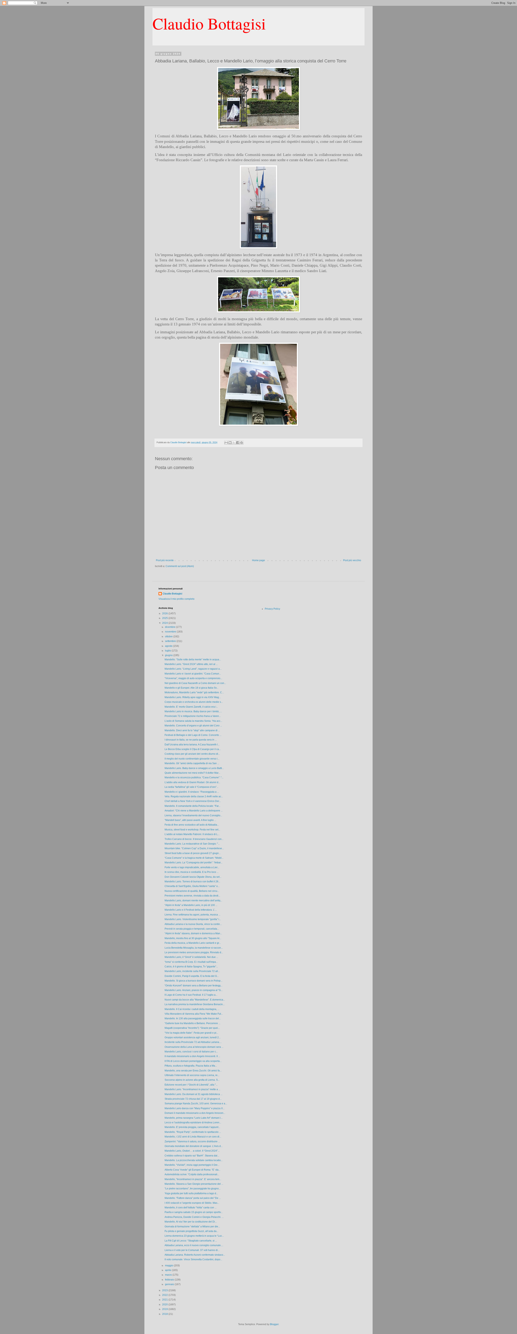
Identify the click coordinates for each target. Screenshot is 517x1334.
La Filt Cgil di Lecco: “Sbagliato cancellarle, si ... (191, 1240)
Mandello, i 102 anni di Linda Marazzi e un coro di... (193, 1136)
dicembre (170, 627)
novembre (171, 631)
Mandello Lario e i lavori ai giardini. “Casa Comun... (193, 673)
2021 (165, 1299)
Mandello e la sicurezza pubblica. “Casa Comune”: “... (194, 777)
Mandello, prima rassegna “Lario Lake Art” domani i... (194, 1117)
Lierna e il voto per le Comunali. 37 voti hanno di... (192, 1250)
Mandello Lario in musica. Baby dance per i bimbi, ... (193, 711)
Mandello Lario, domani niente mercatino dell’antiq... (193, 900)
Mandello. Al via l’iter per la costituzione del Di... (191, 1221)
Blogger (274, 1324)
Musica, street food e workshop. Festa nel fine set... (192, 829)
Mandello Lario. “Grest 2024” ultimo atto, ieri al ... (191, 664)
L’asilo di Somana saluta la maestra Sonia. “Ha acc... (193, 721)
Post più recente (165, 560)
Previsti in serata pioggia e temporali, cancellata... (192, 928)
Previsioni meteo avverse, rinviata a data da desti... (192, 895)
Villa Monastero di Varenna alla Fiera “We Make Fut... (194, 1013)
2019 (165, 1309)
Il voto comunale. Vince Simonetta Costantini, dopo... (193, 1259)
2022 (165, 1295)
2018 (165, 1314)
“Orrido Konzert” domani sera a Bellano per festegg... (193, 985)
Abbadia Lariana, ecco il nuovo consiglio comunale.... (194, 1245)
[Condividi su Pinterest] (242, 443)
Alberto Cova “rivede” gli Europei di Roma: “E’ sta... (192, 1169)
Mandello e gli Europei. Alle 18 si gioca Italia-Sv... (191, 687)
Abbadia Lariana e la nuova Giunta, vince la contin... (193, 924)
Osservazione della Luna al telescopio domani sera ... (194, 1047)
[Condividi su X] (234, 443)
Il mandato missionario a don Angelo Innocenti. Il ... (192, 1056)
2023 (165, 1290)
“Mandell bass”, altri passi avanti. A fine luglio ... (190, 820)
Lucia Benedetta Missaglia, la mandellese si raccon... (194, 947)
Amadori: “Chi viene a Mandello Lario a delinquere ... (194, 810)
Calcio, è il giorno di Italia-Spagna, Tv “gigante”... (191, 966)
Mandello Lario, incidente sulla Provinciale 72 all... (192, 971)
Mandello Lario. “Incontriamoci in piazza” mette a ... (192, 1089)
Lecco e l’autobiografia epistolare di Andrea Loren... (193, 1122)
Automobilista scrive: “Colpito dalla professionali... (192, 1174)
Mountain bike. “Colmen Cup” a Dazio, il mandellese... (194, 848)
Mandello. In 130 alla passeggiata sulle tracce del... (193, 1018)
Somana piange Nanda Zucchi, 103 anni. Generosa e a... (196, 1103)
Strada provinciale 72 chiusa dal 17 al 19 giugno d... (193, 1098)
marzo (168, 1274)
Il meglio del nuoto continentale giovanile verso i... (192, 758)
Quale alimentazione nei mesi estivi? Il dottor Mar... (192, 772)
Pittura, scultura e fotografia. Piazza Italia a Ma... (191, 1065)
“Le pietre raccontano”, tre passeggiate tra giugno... (193, 1188)
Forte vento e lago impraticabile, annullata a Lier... (192, 867)
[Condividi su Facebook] (238, 443)
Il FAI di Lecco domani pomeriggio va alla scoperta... (193, 1061)
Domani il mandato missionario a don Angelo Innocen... (195, 1113)
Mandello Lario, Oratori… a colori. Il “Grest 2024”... (192, 1150)
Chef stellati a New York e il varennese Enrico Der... (193, 801)
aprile (168, 1270)
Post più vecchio (352, 560)
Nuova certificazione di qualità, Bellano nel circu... (192, 891)
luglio (168, 650)
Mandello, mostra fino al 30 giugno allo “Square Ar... (193, 938)
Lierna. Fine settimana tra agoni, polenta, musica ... (192, 914)
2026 (165, 613)
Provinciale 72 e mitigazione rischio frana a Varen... (193, 716)
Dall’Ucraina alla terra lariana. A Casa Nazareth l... (192, 744)
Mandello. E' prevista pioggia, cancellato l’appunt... (192, 1127)
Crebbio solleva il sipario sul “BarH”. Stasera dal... (192, 1155)
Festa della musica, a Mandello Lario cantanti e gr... (193, 943)
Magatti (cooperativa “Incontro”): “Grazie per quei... (192, 1028)
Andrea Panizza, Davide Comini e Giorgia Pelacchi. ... (194, 1217)
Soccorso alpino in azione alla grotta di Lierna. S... (192, 1079)
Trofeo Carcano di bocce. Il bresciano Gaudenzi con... (194, 839)
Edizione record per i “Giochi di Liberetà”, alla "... (191, 1084)
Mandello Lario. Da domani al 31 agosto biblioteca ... (193, 1094)
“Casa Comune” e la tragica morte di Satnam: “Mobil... (194, 857)
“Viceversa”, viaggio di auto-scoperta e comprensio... (193, 678)
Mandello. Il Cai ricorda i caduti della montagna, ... (192, 1009)
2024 (165, 623)
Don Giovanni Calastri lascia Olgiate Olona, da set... (193, 876)
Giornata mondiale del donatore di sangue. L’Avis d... (194, 1146)
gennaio (170, 1284)
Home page (258, 560)
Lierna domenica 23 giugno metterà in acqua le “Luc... (194, 1235)
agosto (169, 646)
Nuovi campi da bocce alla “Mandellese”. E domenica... (195, 999)
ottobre (169, 636)
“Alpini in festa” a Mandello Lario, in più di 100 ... (191, 905)
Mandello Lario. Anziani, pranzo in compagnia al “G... (194, 990)
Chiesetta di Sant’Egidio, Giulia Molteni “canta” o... (192, 886)
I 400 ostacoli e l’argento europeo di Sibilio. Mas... (192, 1202)
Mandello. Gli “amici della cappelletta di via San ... (192, 763)
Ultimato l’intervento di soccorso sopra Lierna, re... (192, 1075)
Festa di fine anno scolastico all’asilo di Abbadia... (192, 824)
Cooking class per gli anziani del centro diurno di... (192, 753)
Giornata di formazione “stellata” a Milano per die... (192, 1226)
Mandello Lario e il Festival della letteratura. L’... (191, 909)
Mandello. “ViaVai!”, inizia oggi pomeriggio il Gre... (192, 1165)
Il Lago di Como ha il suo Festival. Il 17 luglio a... (191, 994)
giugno (169, 655)
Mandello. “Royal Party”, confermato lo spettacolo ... (193, 1132)
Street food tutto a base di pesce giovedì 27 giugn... (193, 853)
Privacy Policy (272, 608)
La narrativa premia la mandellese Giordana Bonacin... (195, 1004)
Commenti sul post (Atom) (180, 566)
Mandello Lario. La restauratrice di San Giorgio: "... (192, 843)
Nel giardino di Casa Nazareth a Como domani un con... (195, 683)
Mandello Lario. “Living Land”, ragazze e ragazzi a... (193, 668)
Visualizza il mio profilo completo (176, 599)
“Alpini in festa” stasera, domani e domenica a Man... (193, 933)
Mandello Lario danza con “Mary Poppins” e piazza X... (195, 1108)
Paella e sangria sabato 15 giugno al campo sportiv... (194, 1212)
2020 (165, 1304)
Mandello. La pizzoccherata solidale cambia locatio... (194, 1160)
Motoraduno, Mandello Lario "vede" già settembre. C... (194, 692)
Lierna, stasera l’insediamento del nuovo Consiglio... (193, 815)
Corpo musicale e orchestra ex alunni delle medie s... (194, 702)
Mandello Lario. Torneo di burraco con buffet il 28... (192, 881)
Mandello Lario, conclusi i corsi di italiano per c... (191, 1051)
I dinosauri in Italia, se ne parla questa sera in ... (191, 739)
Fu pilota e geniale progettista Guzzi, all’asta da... (191, 1231)
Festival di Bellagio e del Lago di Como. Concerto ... (193, 735)
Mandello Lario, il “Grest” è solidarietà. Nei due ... (191, 957)
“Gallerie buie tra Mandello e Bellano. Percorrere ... (192, 1023)
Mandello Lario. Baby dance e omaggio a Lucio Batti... (194, 768)
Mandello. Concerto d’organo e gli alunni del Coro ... (193, 725)
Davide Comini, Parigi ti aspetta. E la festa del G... (192, 976)
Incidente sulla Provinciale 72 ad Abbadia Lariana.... (193, 1042)
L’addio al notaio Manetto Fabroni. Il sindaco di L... (192, 834)
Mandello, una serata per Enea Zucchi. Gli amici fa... (193, 1070)
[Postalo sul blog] (230, 443)
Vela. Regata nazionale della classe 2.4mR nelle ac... (194, 796)
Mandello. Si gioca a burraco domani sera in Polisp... (193, 980)
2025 (165, 618)
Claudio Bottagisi (209, 23)
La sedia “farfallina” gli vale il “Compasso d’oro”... (191, 787)
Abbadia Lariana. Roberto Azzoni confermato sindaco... (195, 1254)
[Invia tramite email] (226, 443)
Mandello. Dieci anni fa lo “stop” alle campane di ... (192, 730)
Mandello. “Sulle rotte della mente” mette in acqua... (193, 659)
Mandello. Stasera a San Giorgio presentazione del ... (194, 1184)
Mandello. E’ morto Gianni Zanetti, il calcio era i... (191, 706)
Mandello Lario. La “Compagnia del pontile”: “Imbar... (193, 862)
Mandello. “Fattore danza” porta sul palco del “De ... (193, 1198)
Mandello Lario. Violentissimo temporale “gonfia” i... (193, 919)
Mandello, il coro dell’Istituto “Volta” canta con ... (190, 1207)
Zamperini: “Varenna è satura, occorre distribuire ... (192, 1141)
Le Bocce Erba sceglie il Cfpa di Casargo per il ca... (193, 749)
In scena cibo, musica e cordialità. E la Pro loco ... (192, 872)
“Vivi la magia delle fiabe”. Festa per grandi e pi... (191, 1032)
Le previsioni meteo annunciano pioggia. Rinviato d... (194, 952)
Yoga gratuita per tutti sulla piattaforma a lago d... (191, 1193)
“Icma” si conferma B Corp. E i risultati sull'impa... (191, 962)
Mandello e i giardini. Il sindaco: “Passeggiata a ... (192, 791)
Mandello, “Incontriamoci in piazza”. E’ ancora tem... (193, 1179)
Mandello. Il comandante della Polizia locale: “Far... (192, 806)
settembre (171, 641)
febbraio (170, 1279)
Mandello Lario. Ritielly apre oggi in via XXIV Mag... (193, 697)
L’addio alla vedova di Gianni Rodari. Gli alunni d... (192, 782)
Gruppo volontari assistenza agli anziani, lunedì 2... (193, 1037)
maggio (169, 1265)
